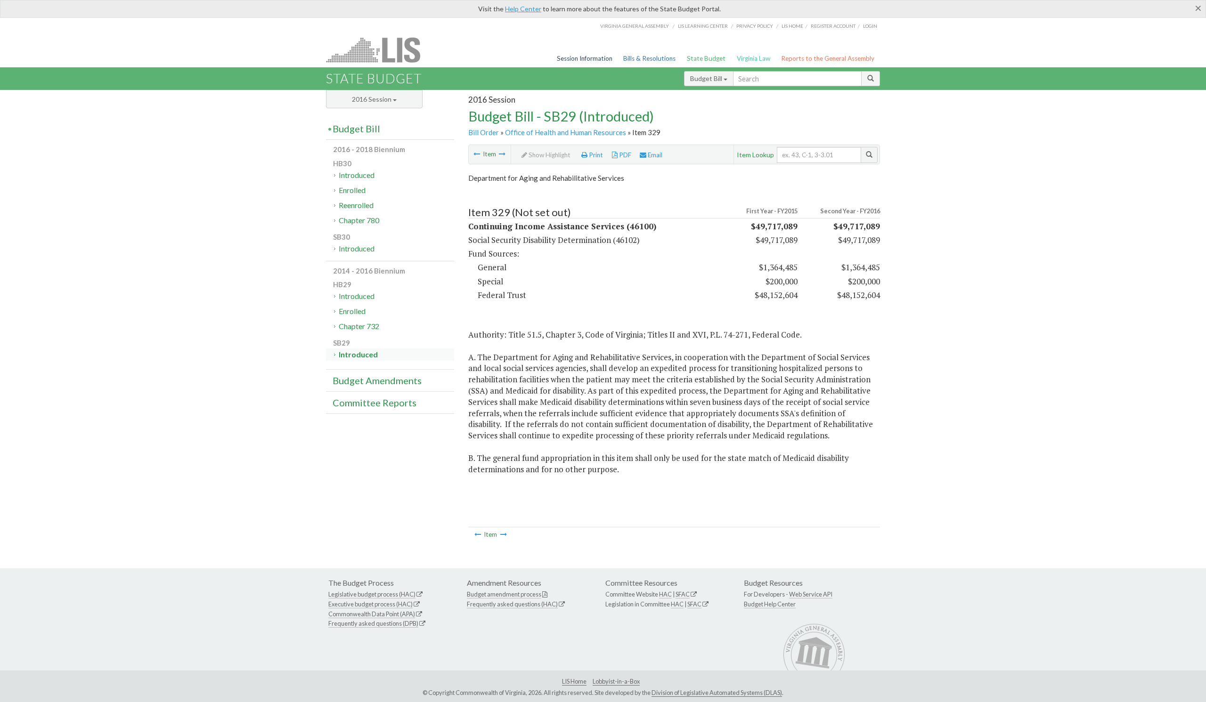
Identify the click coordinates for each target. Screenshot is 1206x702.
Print (595, 155)
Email (654, 155)
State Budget (706, 58)
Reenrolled (356, 205)
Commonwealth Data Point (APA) (371, 614)
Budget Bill (707, 78)
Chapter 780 (359, 220)
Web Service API (810, 594)
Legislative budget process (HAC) (372, 594)
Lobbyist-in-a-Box (616, 681)
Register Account (833, 26)
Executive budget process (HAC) (370, 604)
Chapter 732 (359, 326)
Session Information (584, 58)
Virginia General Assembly (634, 26)
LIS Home (574, 681)
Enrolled (352, 190)
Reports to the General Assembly (827, 58)
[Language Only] (476, 154)
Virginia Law (753, 58)
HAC (665, 594)
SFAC (683, 594)
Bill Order (483, 132)
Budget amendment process (504, 594)
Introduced (357, 174)
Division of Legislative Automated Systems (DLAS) (717, 692)
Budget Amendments (377, 380)
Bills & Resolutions (649, 58)
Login (870, 26)
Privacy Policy (754, 26)
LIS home (792, 26)
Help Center (523, 9)
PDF (624, 155)
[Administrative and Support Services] (502, 154)
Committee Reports (374, 402)
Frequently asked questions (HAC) (512, 604)
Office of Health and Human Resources (565, 132)
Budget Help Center (770, 604)
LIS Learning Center (703, 26)
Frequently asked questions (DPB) (373, 623)
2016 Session (372, 99)
